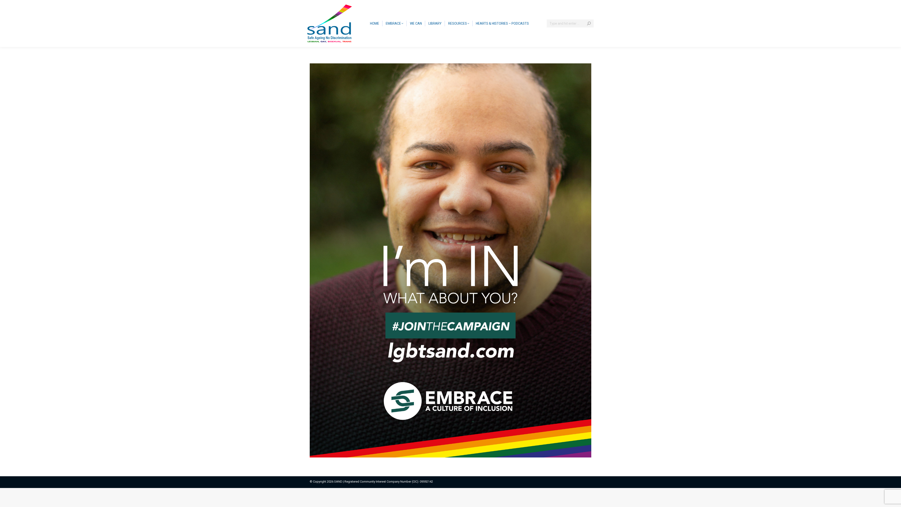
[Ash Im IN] (450, 260)
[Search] (589, 23)
